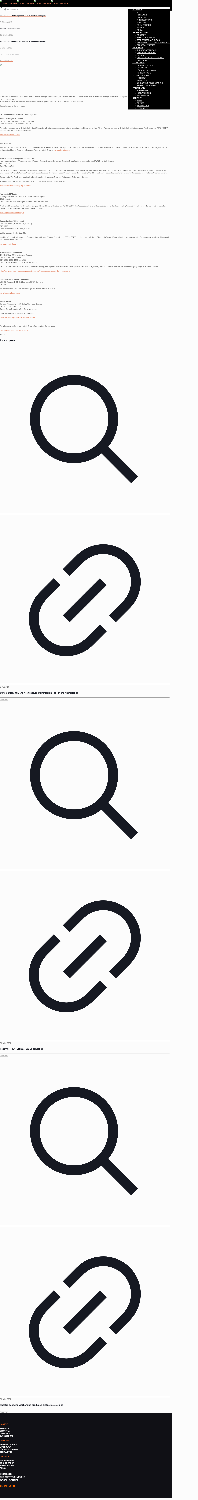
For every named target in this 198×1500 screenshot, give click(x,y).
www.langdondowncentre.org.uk (12, 213)
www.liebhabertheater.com (10, 293)
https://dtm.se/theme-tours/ (10, 135)
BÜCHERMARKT (7, 1463)
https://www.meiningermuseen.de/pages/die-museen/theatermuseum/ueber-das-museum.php (35, 271)
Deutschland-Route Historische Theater (15, 330)
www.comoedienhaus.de (9, 244)
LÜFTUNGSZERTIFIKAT (9, 1449)
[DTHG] (34, 3)
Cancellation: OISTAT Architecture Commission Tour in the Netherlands (39, 693)
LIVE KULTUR (5, 1447)
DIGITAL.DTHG (6, 1452)
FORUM (3, 1468)
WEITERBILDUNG (7, 1460)
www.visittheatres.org (62, 150)
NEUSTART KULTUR (8, 1444)
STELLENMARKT (7, 1466)
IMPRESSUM (5, 1433)
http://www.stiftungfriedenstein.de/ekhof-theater (17, 318)
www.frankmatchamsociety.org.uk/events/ (15, 186)
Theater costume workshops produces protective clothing (31, 1405)
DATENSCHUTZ (6, 1436)
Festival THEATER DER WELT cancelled (21, 1049)
